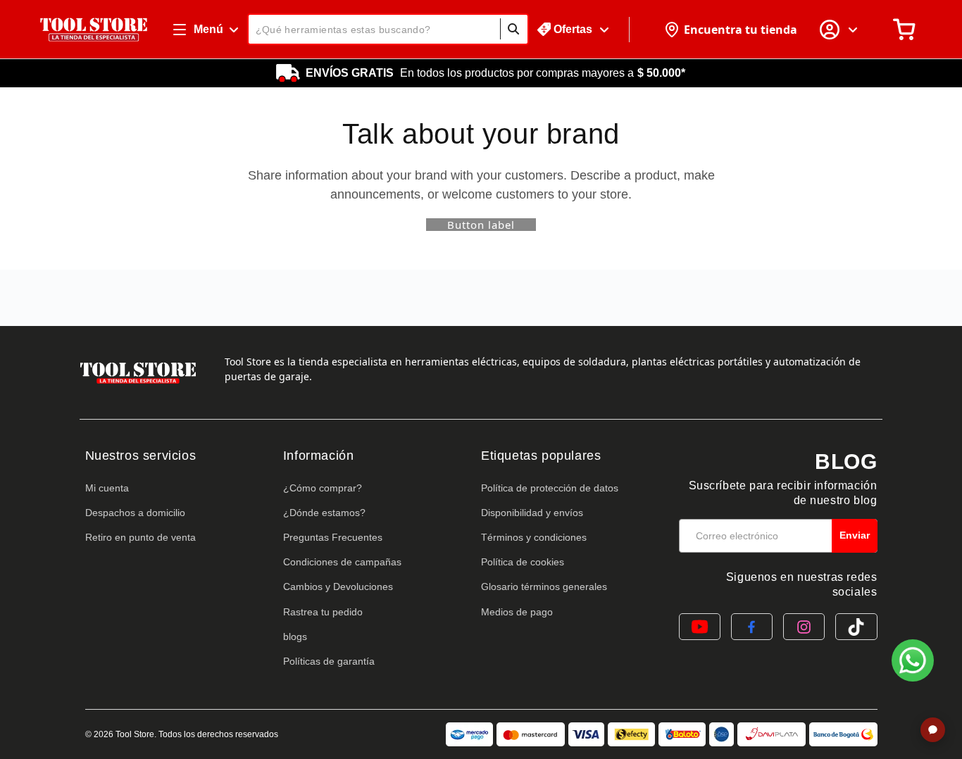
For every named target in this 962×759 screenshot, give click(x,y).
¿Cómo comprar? (322, 488)
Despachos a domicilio (135, 512)
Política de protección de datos (549, 488)
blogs (295, 636)
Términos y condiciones (534, 537)
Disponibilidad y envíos (532, 512)
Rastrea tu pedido (323, 611)
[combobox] (388, 29)
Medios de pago (517, 611)
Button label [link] (481, 224)
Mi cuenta (107, 488)
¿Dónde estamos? (324, 512)
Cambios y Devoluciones (338, 586)
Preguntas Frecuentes (332, 537)
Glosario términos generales (544, 586)
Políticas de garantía (329, 661)
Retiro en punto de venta (140, 537)
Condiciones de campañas (342, 561)
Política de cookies (522, 561)
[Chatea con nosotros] (913, 660)
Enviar (854, 535)
